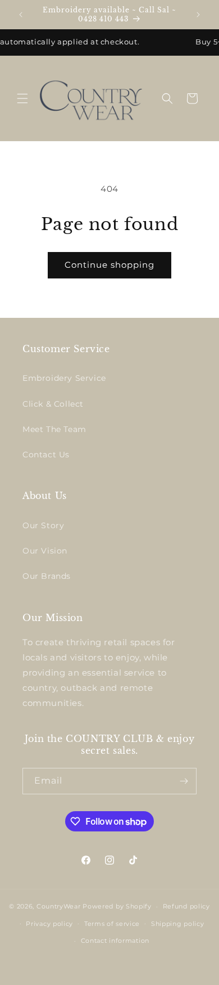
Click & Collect (53, 404)
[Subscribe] (183, 781)
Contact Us (46, 454)
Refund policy (186, 906)
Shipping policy (177, 924)
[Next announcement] (198, 14)
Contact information (115, 940)
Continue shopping (109, 264)
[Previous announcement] (20, 14)
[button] (22, 98)
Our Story (43, 525)
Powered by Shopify (117, 906)
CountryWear (58, 906)
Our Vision (44, 551)
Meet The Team (54, 429)
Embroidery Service (64, 378)
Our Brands (46, 576)
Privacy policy (49, 924)
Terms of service (112, 924)
